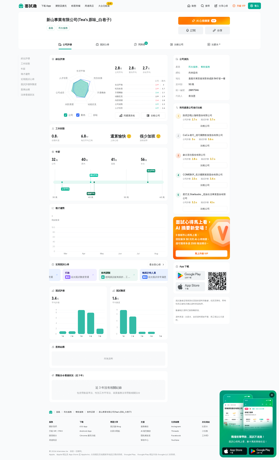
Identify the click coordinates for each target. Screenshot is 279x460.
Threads (175, 431)
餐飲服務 (205, 66)
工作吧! (205, 435)
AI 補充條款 (146, 431)
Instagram (176, 426)
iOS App (83, 426)
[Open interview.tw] (50, 412)
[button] (63, 431)
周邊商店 (53, 440)
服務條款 (145, 426)
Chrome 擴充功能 (87, 435)
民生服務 (193, 66)
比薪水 (205, 426)
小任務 (205, 431)
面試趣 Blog (115, 426)
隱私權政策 (145, 435)
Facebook (176, 435)
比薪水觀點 (115, 431)
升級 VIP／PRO (56, 431)
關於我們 (53, 426)
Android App (86, 431)
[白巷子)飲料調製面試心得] (111, 275)
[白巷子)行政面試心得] (73, 275)
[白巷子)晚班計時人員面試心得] (150, 275)
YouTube (175, 440)
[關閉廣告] (271, 395)
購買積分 (53, 435)
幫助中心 (145, 440)
